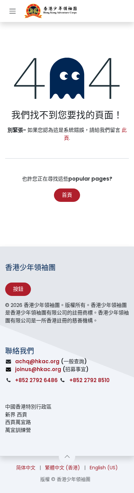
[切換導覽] (12, 10)
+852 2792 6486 (36, 380)
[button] (67, 456)
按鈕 (18, 289)
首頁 (67, 194)
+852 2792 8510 (89, 380)
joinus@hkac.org (38, 369)
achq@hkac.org (37, 361)
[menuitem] (25, 467)
